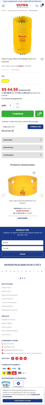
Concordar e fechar (22, 401)
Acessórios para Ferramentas (17, 10)
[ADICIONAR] (39, 114)
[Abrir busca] (37, 6)
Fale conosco (6, 335)
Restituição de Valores (9, 310)
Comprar (17, 113)
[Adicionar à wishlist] (42, 59)
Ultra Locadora (7, 327)
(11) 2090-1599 (9, 344)
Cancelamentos (7, 306)
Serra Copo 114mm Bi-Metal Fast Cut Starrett (22, 202)
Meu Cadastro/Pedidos (10, 331)
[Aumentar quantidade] (17, 107)
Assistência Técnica (8, 320)
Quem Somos (6, 288)
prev (3, 195)
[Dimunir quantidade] (17, 103)
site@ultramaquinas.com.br (13, 350)
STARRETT (20, 66)
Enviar (22, 254)
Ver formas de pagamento (12, 99)
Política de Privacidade (9, 295)
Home (3, 10)
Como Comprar (7, 299)
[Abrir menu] (5, 6)
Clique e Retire (7, 323)
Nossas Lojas (6, 291)
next (41, 195)
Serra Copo (33, 10)
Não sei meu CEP (8, 131)
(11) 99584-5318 (9, 347)
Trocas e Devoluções (9, 303)
